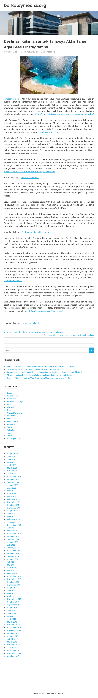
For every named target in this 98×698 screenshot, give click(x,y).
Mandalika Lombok (30, 177)
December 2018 (14, 627)
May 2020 (11, 593)
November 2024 (14, 502)
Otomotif (11, 415)
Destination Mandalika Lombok (36, 232)
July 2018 (11, 639)
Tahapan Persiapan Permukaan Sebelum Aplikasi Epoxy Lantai (33, 369)
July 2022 (11, 545)
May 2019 (11, 616)
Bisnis (9, 393)
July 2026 (11, 456)
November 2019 (14, 599)
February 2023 (13, 530)
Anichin (7, 676)
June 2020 (11, 590)
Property (11, 424)
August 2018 (12, 636)
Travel (9, 435)
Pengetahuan (12, 421)
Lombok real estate (13, 280)
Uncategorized (49, 52)
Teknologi (11, 430)
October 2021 (13, 553)
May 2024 (11, 516)
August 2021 (12, 559)
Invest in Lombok (12, 98)
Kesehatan (11, 398)
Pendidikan (11, 418)
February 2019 (13, 624)
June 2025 (11, 488)
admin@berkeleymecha (30, 52)
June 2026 (11, 459)
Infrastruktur (12, 395)
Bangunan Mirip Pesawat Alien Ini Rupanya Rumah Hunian (68, 335)
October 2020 (13, 582)
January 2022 (13, 547)
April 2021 (11, 567)
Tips (9, 433)
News (9, 410)
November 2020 (14, 579)
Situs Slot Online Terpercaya (16, 670)
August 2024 (12, 510)
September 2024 (14, 507)
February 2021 (13, 573)
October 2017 (13, 656)
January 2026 (13, 473)
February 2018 (13, 644)
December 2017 (14, 650)
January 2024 (13, 522)
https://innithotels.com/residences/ (46, 310)
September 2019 (14, 604)
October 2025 (13, 479)
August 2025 (12, 485)
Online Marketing (14, 413)
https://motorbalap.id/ (13, 679)
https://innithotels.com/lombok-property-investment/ (29, 171)
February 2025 (13, 499)
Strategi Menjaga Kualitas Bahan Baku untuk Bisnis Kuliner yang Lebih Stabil (39, 375)
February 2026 (13, 470)
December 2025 (14, 476)
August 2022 (12, 542)
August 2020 (12, 587)
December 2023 (14, 525)
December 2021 (14, 550)
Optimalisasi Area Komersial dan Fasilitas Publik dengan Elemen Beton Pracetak (41, 366)
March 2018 (12, 641)
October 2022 (13, 536)
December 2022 (14, 533)
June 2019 (11, 613)
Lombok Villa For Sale (32, 323)
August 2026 (12, 453)
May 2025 (11, 490)
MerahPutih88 (10, 667)
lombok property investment (53, 132)
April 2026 (11, 465)
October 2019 (13, 602)
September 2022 (14, 539)
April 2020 (11, 596)
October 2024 (13, 505)
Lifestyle (10, 407)
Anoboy (7, 664)
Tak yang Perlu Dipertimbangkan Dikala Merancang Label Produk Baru (34, 332)
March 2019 (12, 622)
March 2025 (12, 496)
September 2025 (14, 482)
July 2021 (11, 562)
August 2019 (12, 607)
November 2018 (14, 630)
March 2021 (12, 570)
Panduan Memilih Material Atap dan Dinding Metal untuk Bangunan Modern (39, 378)
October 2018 (13, 633)
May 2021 (11, 565)
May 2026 (11, 462)
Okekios (7, 681)
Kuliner (10, 404)
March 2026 (12, 468)
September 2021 (14, 556)
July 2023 (11, 527)
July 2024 (11, 513)
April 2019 (11, 619)
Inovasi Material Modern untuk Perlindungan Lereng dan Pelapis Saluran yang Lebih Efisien (45, 372)
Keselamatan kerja (15, 401)
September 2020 (14, 584)
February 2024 (13, 519)
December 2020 (14, 576)
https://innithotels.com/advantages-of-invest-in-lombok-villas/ (64, 114)
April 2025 (11, 493)
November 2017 (14, 653)
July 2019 (11, 610)
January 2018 (13, 647)
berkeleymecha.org (25, 5)
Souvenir (11, 427)
